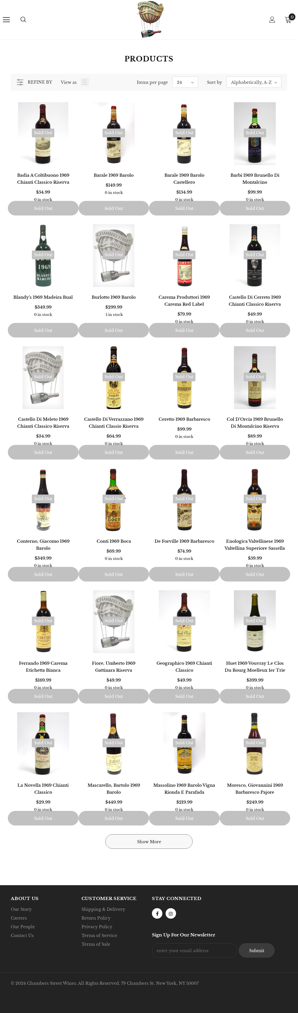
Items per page (152, 82)
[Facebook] (157, 913)
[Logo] (150, 19)
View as (69, 82)
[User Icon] (272, 20)
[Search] (23, 20)
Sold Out (43, 208)
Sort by (214, 82)
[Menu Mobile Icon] (6, 19)
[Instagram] (171, 913)
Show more (149, 841)
